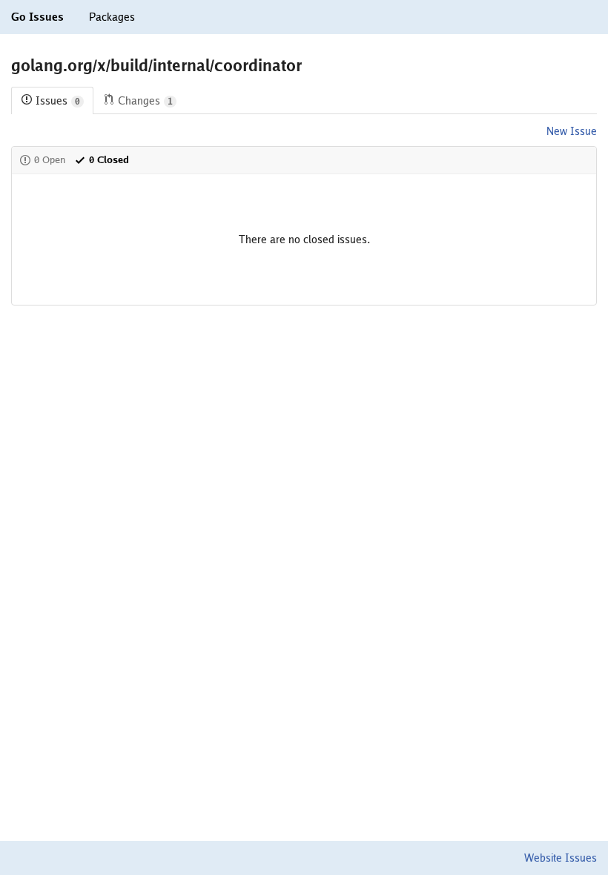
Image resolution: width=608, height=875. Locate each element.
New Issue (571, 131)
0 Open (49, 159)
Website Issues (560, 858)
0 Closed (109, 159)
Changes (145, 101)
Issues (58, 101)
